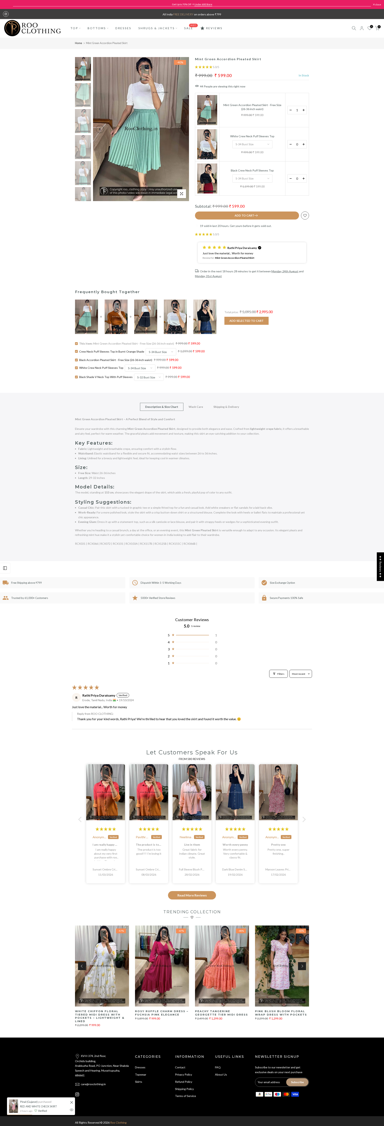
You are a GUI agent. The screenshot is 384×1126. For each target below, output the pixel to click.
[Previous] (100, 129)
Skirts (138, 1081)
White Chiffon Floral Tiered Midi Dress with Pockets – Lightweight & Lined (99, 1016)
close (8, 4)
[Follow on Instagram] (6, 14)
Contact (180, 1067)
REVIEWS (214, 28)
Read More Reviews (192, 895)
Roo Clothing (118, 1122)
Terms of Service (185, 1096)
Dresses (140, 1067)
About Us (221, 1074)
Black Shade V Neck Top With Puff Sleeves (106, 377)
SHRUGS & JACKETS (156, 28)
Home (78, 43)
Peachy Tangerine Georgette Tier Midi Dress (221, 1013)
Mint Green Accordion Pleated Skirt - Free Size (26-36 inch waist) (252, 107)
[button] (204, 67)
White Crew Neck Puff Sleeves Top (252, 136)
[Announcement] (192, 4)
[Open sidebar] (5, 568)
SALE (190, 28)
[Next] (182, 129)
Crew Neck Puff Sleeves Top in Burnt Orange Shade (111, 351)
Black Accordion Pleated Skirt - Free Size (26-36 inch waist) (115, 360)
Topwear (140, 1074)
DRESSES (123, 28)
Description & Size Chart (161, 406)
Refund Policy (183, 1081)
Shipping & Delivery (226, 406)
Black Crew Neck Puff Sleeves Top (252, 170)
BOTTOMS (97, 28)
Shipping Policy (184, 1089)
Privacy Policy (183, 1074)
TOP (74, 28)
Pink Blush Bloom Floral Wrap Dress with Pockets (281, 1013)
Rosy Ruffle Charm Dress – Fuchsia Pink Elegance (161, 1013)
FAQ (218, 1067)
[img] (106, 829)
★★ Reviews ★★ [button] (380, 566)
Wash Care (196, 406)
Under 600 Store (203, 4)
